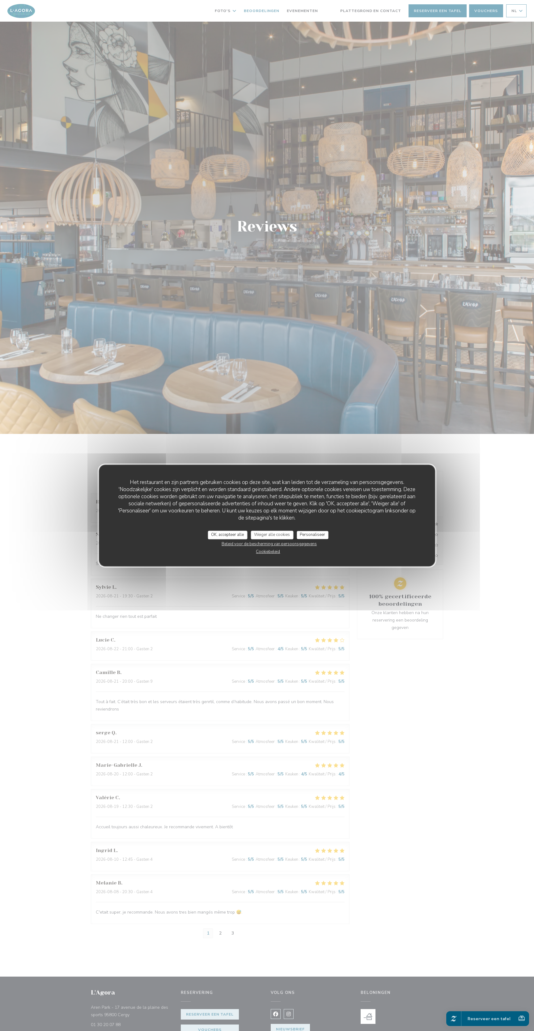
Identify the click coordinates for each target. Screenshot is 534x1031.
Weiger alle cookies (272, 534)
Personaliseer (312, 534)
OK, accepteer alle (227, 534)
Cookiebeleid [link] (268, 551)
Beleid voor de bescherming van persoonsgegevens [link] (269, 544)
